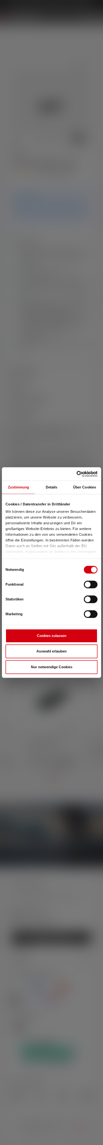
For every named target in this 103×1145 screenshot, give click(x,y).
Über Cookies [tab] (84, 487)
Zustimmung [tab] (18, 487)
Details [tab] (51, 487)
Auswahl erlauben (51, 651)
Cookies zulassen (51, 636)
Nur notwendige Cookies (51, 667)
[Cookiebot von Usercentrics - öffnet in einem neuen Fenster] (76, 474)
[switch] (90, 584)
